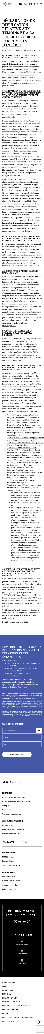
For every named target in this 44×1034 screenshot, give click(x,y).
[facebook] (15, 921)
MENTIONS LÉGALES (10, 1010)
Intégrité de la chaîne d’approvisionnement (18, 1017)
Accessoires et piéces (10, 885)
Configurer (6, 806)
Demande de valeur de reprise (13, 830)
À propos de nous (8, 983)
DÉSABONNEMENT (9, 998)
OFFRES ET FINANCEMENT (12, 821)
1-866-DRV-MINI (9, 595)
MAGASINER (7, 793)
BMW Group (6, 994)
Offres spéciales (8, 825)
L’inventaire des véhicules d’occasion (16, 801)
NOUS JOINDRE (8, 990)
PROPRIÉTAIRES (8, 872)
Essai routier (7, 810)
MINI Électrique (8, 857)
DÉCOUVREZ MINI (9, 853)
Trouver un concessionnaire (12, 814)
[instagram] (28, 921)
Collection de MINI (9, 889)
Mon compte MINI (8, 877)
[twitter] (19, 921)
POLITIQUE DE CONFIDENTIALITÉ (14, 1006)
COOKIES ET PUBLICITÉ (11, 1002)
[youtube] (24, 921)
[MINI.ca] (6, 4)
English (5, 1013)
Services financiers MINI (11, 834)
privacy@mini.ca (9, 326)
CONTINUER (15, 755)
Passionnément (8, 861)
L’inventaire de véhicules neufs (13, 797)
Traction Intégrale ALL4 (11, 865)
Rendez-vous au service (11, 881)
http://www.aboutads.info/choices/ (22, 448)
